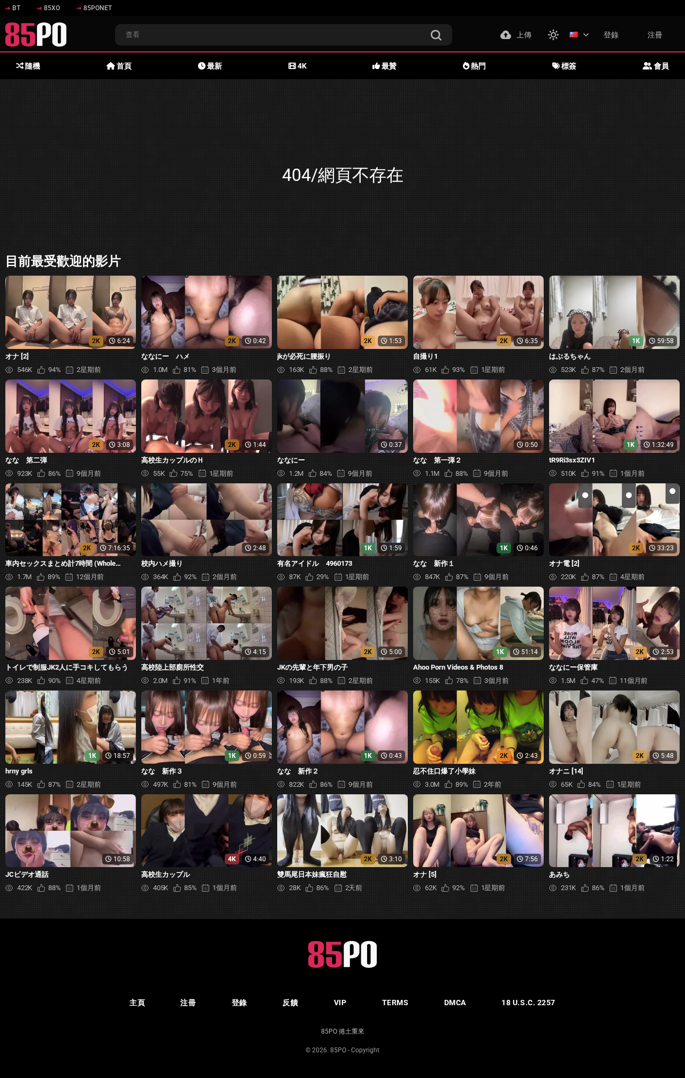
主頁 (137, 1002)
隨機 (32, 66)
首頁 (123, 66)
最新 (214, 66)
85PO (338, 1050)
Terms (395, 1002)
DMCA (455, 1002)
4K (301, 66)
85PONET (97, 8)
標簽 (568, 66)
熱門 (477, 66)
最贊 (388, 66)
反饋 (290, 1002)
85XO (52, 8)
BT (16, 8)
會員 (660, 66)
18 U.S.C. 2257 (528, 1002)
